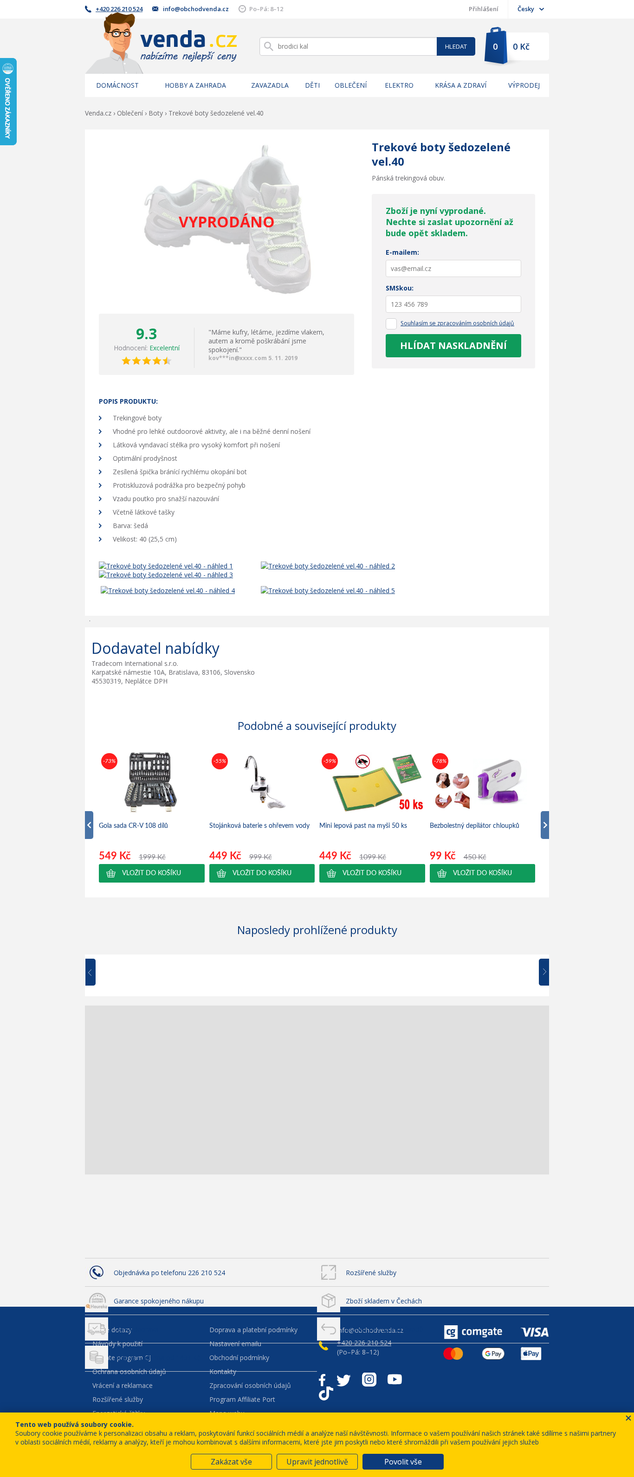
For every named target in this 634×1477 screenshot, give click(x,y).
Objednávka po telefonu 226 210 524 (169, 1272)
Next (540, 973)
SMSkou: (400, 288)
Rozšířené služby (371, 1272)
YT (395, 1380)
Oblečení (351, 85)
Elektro (399, 85)
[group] (152, 817)
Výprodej (524, 85)
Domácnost (117, 85)
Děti (312, 85)
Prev (97, 973)
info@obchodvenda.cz (196, 9)
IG (369, 1380)
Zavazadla (270, 85)
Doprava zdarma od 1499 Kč (157, 1357)
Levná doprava (136, 1329)
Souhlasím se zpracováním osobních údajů (457, 323)
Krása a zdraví (460, 85)
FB (322, 1380)
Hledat (456, 46)
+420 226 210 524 (119, 9)
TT (326, 1393)
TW (343, 1380)
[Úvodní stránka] (161, 43)
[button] (152, 873)
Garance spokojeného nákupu (159, 1300)
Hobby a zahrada (195, 85)
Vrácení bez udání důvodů (384, 1329)
